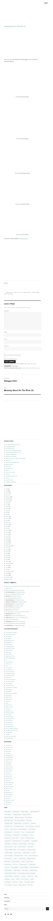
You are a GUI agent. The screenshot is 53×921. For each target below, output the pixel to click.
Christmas (33, 823)
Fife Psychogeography (10, 658)
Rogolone (16, 619)
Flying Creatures (9, 662)
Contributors (7, 901)
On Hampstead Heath (10, 446)
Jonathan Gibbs (8, 776)
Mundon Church (16, 613)
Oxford (23, 861)
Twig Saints (8, 804)
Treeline (7, 470)
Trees (6, 567)
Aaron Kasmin (8, 745)
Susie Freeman (8, 796)
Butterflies (7, 499)
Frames (7, 518)
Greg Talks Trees (9, 669)
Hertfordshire (8, 844)
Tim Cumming (8, 885)
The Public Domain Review (11, 730)
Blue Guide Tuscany (20, 820)
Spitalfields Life (8, 711)
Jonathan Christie (30, 849)
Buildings (25, 292)
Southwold (7, 879)
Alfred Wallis (8, 811)
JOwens (7, 607)
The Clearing (8, 714)
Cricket (7, 506)
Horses (6, 532)
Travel (6, 565)
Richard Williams (24, 867)
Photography (8, 546)
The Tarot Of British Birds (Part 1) (12, 452)
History (7, 530)
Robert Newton (8, 792)
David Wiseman (8, 759)
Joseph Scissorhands (9, 675)
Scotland (23, 876)
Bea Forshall (8, 638)
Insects (6, 534)
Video (6, 573)
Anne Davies (8, 749)
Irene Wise (7, 598)
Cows (6, 504)
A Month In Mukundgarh (11, 454)
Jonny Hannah (8, 778)
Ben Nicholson (28, 817)
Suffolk (17, 879)
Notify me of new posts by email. (10, 359)
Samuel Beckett (8, 876)
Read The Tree (8, 705)
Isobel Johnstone (9, 769)
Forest (6, 666)
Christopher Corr (9, 755)
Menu (46, 3)
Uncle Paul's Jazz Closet (10, 736)
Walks (6, 575)
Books (6, 493)
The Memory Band (9, 726)
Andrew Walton (24, 811)
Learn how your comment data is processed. (30, 368)
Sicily (36, 876)
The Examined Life (9, 718)
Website (6, 346)
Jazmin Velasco (8, 771)
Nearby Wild (8, 691)
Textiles (7, 561)
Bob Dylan (28, 820)
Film (6, 512)
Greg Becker (8, 841)
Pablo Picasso (29, 861)
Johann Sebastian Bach (10, 849)
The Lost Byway (9, 724)
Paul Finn (7, 790)
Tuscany (15, 885)
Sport (6, 559)
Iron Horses (9, 588)
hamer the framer (9, 292)
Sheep (6, 557)
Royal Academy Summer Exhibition (26, 873)
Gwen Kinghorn (9, 623)
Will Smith (29, 885)
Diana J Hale (8, 652)
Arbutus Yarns (8, 636)
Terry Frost (14, 882)
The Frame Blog (9, 720)
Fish (6, 514)
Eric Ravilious (25, 835)
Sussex (32, 879)
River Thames (10, 293)
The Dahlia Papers (9, 716)
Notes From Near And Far (11, 693)
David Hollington (9, 757)
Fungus (7, 522)
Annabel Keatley (9, 747)
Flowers (7, 516)
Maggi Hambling (31, 858)
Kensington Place (18, 855)
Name (6, 332)
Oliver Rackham (16, 861)
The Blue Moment (9, 712)
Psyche (6, 703)
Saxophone (17, 876)
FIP (6, 660)
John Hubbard (21, 849)
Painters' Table (8, 697)
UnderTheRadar (9, 738)
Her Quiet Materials (9, 671)
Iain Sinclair (31, 844)
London (5, 293)
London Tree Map (9, 685)
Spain (12, 879)
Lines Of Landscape (9, 681)
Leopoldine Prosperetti (10, 679)
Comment (7, 311)
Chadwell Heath (9, 823)
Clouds (7, 502)
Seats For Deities (9, 480)
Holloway (15, 844)
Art (22, 292)
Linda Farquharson (9, 782)
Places (29, 292)
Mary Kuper (7, 861)
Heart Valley (8, 466)
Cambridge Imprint (9, 646)
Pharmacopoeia (23, 864)
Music (6, 542)
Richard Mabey (14, 867)
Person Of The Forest (10, 472)
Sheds (6, 555)
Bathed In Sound (9, 464)
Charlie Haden (17, 823)
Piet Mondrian (32, 864)
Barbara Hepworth (9, 817)
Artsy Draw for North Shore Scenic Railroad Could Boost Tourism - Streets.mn (22, 586)
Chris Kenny (8, 753)
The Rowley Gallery (23, 238)
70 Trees (7, 478)
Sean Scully (30, 876)
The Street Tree (8, 732)
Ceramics (7, 501)
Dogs (6, 510)
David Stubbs (32, 829)
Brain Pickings (8, 644)
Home (5, 894)
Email (6, 339)
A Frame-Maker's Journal (11, 632)
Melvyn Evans (8, 788)
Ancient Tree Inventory (10, 634)
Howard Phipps (22, 844)
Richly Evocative (9, 707)
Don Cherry (17, 832)
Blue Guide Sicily (9, 820)
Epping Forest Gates (9, 656)
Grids (6, 528)
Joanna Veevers (8, 774)
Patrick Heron (8, 864)
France (22, 838)
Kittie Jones (8, 780)
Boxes (6, 495)
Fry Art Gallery (8, 667)
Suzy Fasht (7, 798)
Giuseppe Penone (29, 838)
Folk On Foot (8, 664)
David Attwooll (13, 829)
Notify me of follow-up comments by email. (12, 355)
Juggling (7, 538)
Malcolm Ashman (9, 786)
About (5, 904)
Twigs (6, 569)
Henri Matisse (26, 841)
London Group (22, 858)
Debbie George (8, 761)
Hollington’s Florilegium (10, 482)
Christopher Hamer (19, 826)
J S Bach (33, 852)
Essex (31, 835)
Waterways (7, 577)
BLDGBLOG (8, 642)
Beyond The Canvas (9, 640)
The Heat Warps (9, 722)
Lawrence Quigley (35, 292)
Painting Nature (8, 699)
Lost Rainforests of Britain (11, 687)
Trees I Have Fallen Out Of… (11, 476)
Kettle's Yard (8, 677)
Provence (7, 867)
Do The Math (8, 654)
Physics (7, 547)
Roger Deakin (17, 870)
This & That (8, 563)
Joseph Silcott (26, 852)
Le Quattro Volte (9, 468)
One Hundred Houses (10, 448)
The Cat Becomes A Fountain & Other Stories (15, 458)
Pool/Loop (7, 460)
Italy (16, 847)
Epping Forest (16, 835)
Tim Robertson (8, 802)
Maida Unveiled (8, 689)
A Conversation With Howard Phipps (13, 450)
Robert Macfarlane (34, 867)
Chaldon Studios (9, 650)
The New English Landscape (11, 728)
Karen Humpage (9, 855)
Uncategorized (8, 571)
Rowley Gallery (33, 870)
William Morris (22, 885)
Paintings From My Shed (10, 456)
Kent (26, 855)
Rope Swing (25, 870)
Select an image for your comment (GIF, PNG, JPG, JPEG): (20, 363)
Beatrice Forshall (19, 817)
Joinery (7, 536)
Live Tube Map (8, 683)
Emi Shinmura (8, 763)
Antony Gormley (27, 814)
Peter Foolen (8, 701)
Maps (6, 540)
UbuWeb (7, 734)
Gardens (7, 524)
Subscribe (6, 897)
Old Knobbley (8, 695)
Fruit (6, 520)
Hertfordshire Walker (10, 673)
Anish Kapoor (8, 814)
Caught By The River (10, 648)
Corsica (6, 829)
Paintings (7, 544)
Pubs (6, 553)
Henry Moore (34, 841)
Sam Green (7, 709)
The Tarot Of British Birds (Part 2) (12, 444)
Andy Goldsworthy (34, 811)
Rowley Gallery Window (10, 873)
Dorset (22, 832)
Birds (6, 491)
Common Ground (29, 826)
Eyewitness (7, 838)
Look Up (7, 474)
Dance (6, 508)
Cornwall (37, 826)
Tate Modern (8, 882)
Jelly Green (7, 772)
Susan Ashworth (9, 794)
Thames (21, 882)
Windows (7, 579)
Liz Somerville (8, 784)
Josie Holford (8, 611)
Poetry (6, 551)
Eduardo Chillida (30, 832)
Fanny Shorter (8, 765)
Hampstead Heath (16, 841)
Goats (6, 526)
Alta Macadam (15, 811)
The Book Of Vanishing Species (12, 462)
